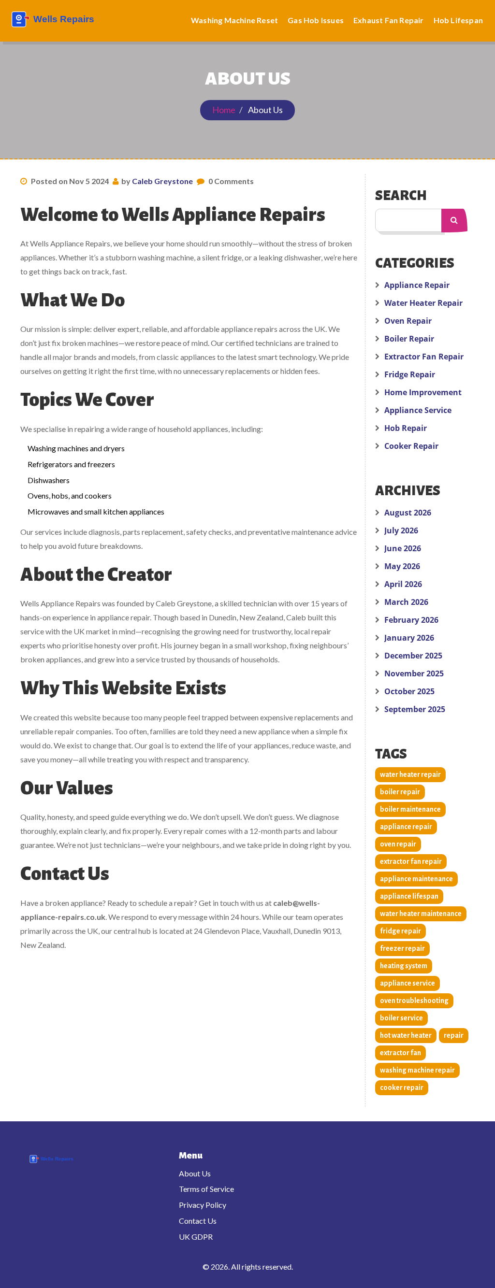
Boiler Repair (409, 338)
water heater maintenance (421, 913)
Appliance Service (417, 410)
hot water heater (406, 1035)
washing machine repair (417, 1070)
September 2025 (414, 709)
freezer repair (402, 948)
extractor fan (400, 1053)
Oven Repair (408, 320)
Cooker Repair (411, 446)
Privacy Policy (202, 1204)
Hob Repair (405, 428)
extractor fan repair (411, 861)
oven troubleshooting (414, 1000)
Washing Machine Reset (234, 20)
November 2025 (414, 673)
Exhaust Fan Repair (388, 20)
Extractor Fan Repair (424, 356)
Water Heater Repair (423, 303)
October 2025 (409, 691)
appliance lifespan (409, 896)
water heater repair (410, 774)
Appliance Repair (417, 285)
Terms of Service (206, 1188)
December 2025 (413, 655)
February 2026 (411, 620)
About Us (195, 1173)
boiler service (401, 1018)
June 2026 (402, 548)
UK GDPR (196, 1236)
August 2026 (407, 512)
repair (454, 1035)
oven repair (398, 844)
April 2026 (403, 584)
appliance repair (406, 826)
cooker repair (401, 1087)
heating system (403, 966)
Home (223, 109)
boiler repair (400, 792)
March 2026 (406, 602)
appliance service (407, 983)
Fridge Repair (409, 374)
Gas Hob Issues (316, 20)
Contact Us (198, 1220)
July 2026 (401, 530)
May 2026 (402, 566)
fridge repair (400, 931)
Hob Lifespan (458, 20)
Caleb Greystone (162, 181)
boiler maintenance (410, 809)
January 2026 (409, 637)
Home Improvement (423, 392)
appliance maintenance (416, 879)
